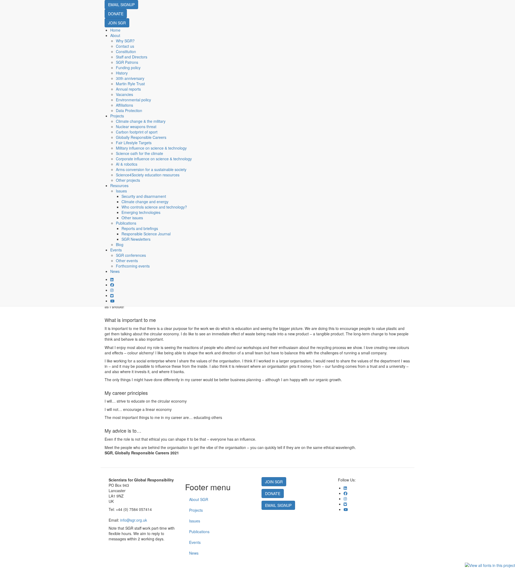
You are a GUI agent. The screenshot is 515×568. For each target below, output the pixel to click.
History (122, 73)
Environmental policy (133, 99)
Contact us (125, 46)
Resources (119, 185)
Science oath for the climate (139, 153)
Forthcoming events (133, 266)
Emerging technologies (141, 212)
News (115, 271)
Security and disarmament (144, 196)
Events (116, 250)
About (115, 35)
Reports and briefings (140, 228)
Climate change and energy (145, 201)
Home (115, 30)
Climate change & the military (140, 121)
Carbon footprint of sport (136, 132)
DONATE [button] (115, 13)
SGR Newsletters (136, 239)
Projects (117, 115)
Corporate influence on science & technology (154, 158)
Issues (121, 191)
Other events (127, 260)
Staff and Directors (131, 57)
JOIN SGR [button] (117, 22)
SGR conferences (131, 255)
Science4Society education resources (147, 174)
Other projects (128, 180)
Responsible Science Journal (146, 233)
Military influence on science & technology (151, 148)
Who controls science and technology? (154, 207)
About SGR (198, 499)
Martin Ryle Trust (130, 83)
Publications (126, 223)
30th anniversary (130, 78)
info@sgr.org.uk (133, 520)
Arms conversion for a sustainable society (151, 169)
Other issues (132, 217)
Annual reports (128, 89)
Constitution (126, 51)
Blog (119, 244)
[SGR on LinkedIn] (111, 279)
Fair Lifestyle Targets (134, 142)
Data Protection (129, 110)
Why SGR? (125, 40)
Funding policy (128, 67)
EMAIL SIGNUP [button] (121, 4)
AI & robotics (126, 164)
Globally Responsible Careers (141, 137)
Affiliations (124, 105)
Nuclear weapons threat (136, 126)
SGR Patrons (127, 62)
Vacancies (124, 94)
